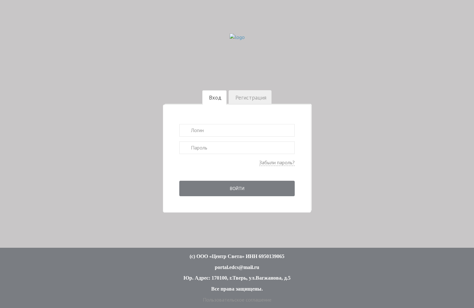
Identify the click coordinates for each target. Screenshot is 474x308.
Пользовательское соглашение (237, 299)
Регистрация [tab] (250, 97)
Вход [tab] (215, 97)
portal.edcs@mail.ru (237, 267)
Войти (237, 188)
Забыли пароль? (277, 162)
